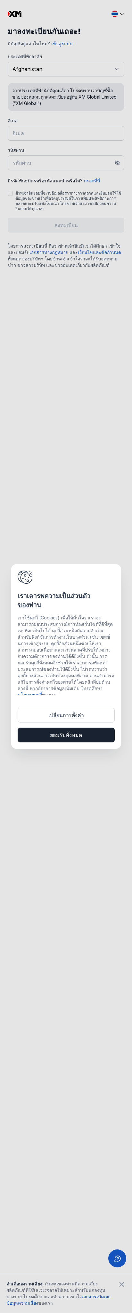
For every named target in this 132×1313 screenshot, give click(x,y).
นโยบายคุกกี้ (30, 694)
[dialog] (66, 656)
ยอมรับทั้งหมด (66, 735)
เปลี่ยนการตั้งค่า (66, 715)
